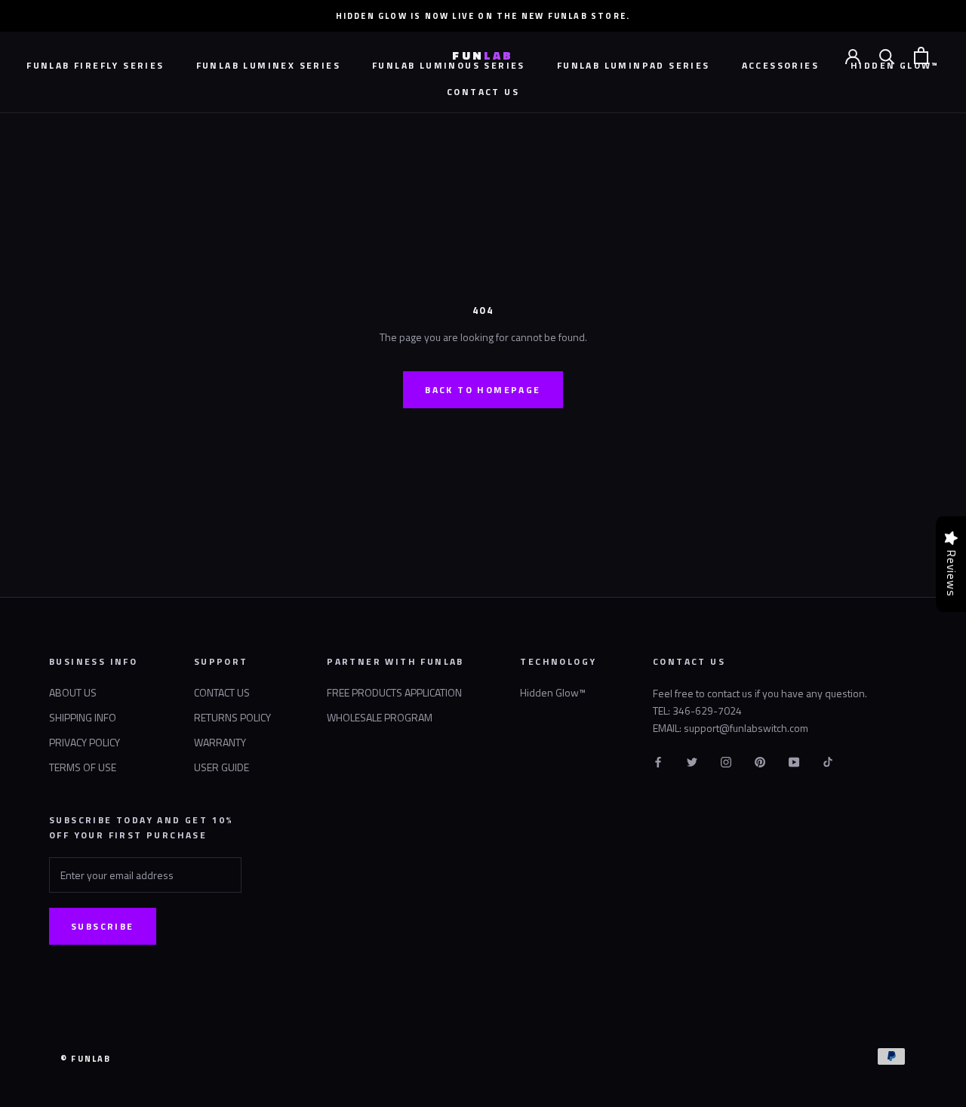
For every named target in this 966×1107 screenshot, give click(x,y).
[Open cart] (921, 55)
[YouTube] (794, 760)
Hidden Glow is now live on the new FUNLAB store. (483, 16)
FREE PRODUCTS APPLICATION (394, 692)
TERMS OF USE (82, 767)
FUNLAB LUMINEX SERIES (268, 65)
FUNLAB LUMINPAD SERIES (633, 65)
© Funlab (86, 1059)
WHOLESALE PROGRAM (379, 717)
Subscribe (102, 926)
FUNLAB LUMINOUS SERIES (448, 65)
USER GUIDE (221, 767)
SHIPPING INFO (82, 717)
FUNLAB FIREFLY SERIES (95, 65)
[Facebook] (658, 760)
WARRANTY (220, 742)
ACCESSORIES (780, 65)
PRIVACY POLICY (84, 742)
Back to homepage (482, 390)
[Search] (887, 55)
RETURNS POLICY (232, 717)
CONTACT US (483, 92)
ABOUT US (73, 692)
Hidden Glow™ (553, 692)
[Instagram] (726, 760)
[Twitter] (692, 760)
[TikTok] (828, 760)
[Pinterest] (760, 760)
